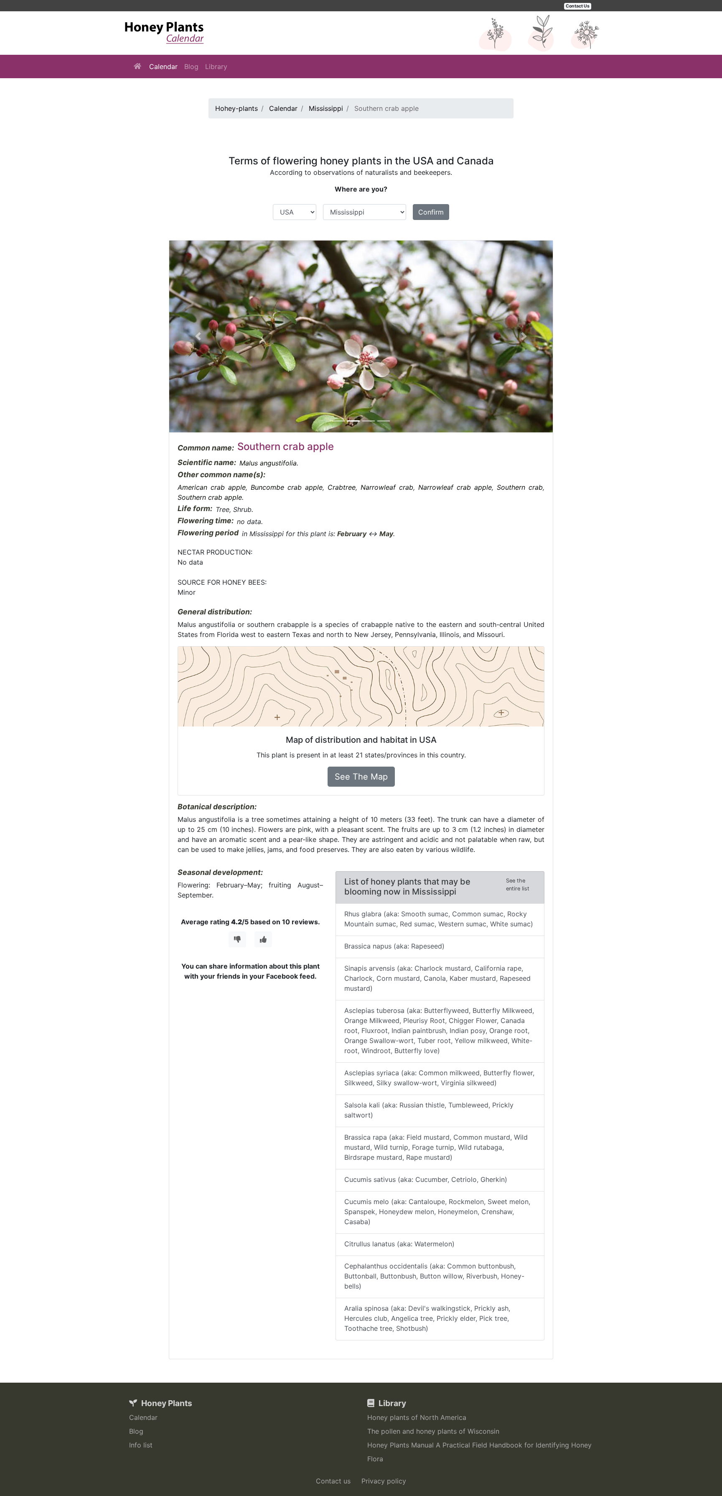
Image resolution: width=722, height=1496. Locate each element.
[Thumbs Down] (237, 939)
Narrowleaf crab (387, 487)
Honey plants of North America (416, 1417)
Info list (141, 1445)
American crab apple (212, 487)
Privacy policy (383, 1481)
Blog (191, 66)
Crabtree (342, 487)
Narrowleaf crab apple (455, 487)
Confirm (431, 212)
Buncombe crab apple (287, 487)
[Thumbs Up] (263, 939)
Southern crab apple (210, 497)
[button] (198, 336)
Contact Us (578, 6)
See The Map (361, 777)
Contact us (333, 1481)
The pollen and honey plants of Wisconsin (433, 1431)
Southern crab (520, 487)
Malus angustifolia (268, 463)
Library (216, 66)
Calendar (163, 66)
